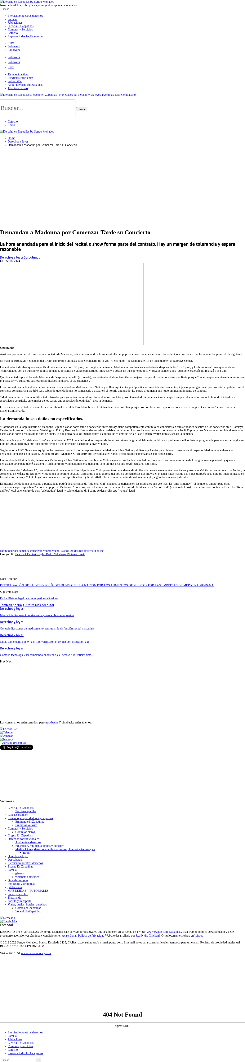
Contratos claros (25, 832)
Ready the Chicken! (148, 935)
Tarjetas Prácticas (18, 74)
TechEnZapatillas (25, 811)
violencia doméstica (27, 876)
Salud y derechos (18, 894)
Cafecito (13, 33)
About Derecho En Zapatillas (25, 84)
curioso (14, 550)
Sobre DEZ (15, 81)
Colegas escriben (18, 814)
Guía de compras (18, 880)
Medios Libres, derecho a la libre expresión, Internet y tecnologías (55, 849)
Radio (11, 125)
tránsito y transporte (19, 901)
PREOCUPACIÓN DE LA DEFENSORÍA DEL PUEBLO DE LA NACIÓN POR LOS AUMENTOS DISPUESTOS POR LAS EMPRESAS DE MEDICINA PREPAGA (107, 585)
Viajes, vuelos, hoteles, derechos (27, 904)
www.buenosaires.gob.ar (36, 953)
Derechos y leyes (12, 257)
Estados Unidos (69, 550)
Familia (12, 19)
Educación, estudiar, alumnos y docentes (39, 845)
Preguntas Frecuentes (20, 77)
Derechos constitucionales (23, 838)
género (19, 873)
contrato (5, 550)
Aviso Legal (69, 935)
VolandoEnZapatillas (28, 911)
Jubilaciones (15, 22)
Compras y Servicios (20, 29)
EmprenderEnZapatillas (29, 821)
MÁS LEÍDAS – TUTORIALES (28, 890)
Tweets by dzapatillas (13, 742)
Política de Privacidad (91, 935)
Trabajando (14, 897)
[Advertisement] (122, 177)
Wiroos (198, 935)
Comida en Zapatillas (28, 908)
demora (45, 550)
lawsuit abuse (95, 550)
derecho (55, 550)
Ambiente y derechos (28, 842)
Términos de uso (18, 88)
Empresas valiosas (26, 825)
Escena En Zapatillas (20, 866)
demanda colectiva (30, 550)
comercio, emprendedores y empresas (30, 818)
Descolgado (32, 257)
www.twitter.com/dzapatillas (164, 931)
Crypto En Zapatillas (20, 835)
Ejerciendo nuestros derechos (25, 15)
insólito (82, 550)
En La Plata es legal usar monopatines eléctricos (29, 598)
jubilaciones (15, 887)
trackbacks (52, 722)
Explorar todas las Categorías (25, 36)
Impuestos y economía (21, 883)
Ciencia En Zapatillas (20, 26)
